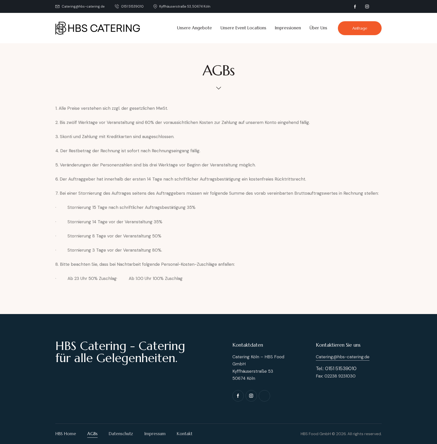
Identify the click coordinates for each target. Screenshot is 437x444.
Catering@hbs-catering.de (342, 357)
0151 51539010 (341, 368)
